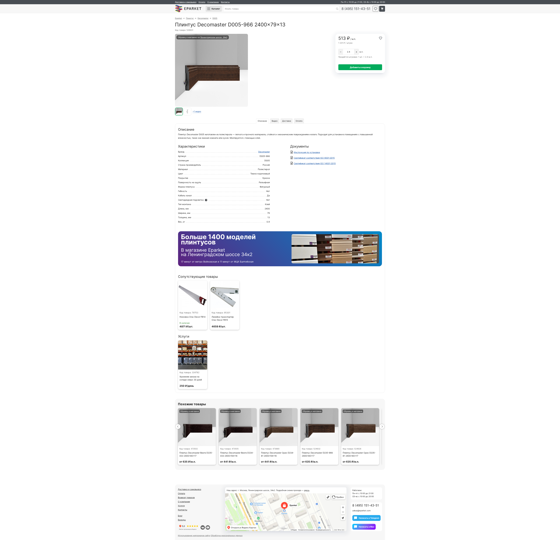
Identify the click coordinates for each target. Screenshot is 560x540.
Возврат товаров (186, 497)
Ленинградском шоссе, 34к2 (213, 37)
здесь (306, 490)
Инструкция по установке (307, 152)
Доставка (286, 121)
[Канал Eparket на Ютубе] (208, 527)
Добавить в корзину (360, 67)
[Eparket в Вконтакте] (203, 527)
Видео (275, 121)
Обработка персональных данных (227, 535)
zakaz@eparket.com (361, 510)
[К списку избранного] (375, 9)
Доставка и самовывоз (185, 2)
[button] (178, 426)
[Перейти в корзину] (382, 9)
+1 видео (197, 111)
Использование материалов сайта (194, 535)
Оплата (201, 2)
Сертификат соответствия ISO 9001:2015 (314, 158)
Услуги (181, 505)
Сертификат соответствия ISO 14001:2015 (315, 163)
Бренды (182, 520)
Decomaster (264, 151)
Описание (262, 121)
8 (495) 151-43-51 (356, 8)
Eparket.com (188, 9)
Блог (180, 515)
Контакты (225, 2)
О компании (213, 2)
